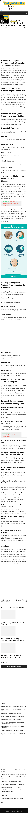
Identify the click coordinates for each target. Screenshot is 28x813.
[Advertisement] (14, 43)
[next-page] (2, 660)
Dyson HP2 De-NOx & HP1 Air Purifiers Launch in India (12, 730)
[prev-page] (1, 660)
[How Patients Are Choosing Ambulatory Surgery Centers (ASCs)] (14, 631)
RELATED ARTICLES (6, 607)
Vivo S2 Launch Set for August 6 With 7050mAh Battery (12, 716)
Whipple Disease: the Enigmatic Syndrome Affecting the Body (5, 600)
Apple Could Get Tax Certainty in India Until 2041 (11, 713)
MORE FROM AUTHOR (18, 607)
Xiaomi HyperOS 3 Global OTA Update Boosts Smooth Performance (12, 727)
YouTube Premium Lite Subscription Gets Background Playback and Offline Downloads (12, 723)
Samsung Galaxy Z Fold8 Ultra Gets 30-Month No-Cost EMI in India (13, 710)
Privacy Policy (17, 809)
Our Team (5, 809)
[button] (2, 13)
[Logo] (4, 23)
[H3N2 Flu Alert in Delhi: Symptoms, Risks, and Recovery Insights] (14, 648)
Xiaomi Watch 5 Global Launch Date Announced (11, 719)
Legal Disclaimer (11, 809)
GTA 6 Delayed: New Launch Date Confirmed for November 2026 (13, 734)
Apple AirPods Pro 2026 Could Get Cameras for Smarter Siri (13, 706)
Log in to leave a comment (14, 666)
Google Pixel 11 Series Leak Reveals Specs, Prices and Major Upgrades (13, 703)
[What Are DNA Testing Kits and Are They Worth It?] (14, 614)
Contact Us (23, 809)
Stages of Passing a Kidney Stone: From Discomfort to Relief (21, 600)
